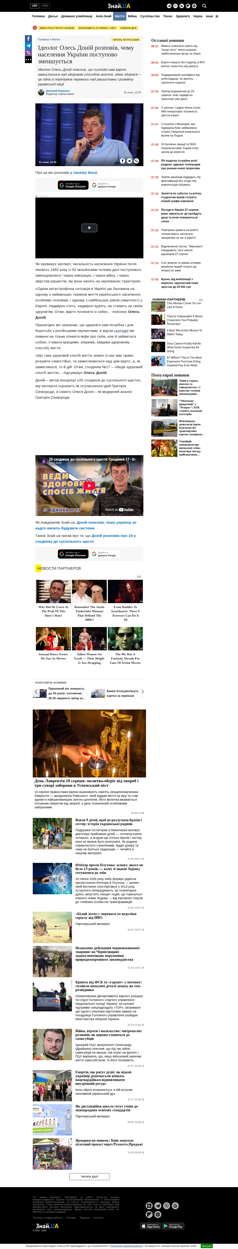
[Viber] (175, 6)
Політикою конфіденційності (127, 1245)
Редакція (85, 1217)
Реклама (71, 1217)
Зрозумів (207, 1246)
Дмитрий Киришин (58, 90)
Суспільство (150, 16)
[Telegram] (169, 6)
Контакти (98, 1217)
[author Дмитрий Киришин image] (42, 92)
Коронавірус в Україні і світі (97, 28)
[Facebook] (28, 38)
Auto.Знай (103, 16)
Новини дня (128, 28)
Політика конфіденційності (48, 1217)
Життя (120, 16)
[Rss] (181, 6)
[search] (204, 5)
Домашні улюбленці (76, 16)
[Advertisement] (89, 427)
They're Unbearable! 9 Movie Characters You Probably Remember (185, 320)
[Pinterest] (194, 6)
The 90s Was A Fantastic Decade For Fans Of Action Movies (125, 658)
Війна (132, 16)
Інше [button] (210, 16)
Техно (167, 16)
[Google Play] (173, 1225)
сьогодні (121, 331)
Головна (38, 16)
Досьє (53, 16)
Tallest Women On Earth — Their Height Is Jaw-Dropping (89, 658)
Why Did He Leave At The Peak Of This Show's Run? (53, 611)
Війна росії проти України (57, 28)
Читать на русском (126, 39)
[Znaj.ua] (119, 6)
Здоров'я (183, 16)
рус (45, 5)
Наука (197, 16)
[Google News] (175, 1205)
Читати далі (89, 1176)
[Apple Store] (151, 1225)
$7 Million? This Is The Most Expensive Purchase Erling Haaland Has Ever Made (184, 361)
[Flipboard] (188, 6)
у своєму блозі (83, 172)
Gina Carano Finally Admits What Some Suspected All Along (184, 347)
